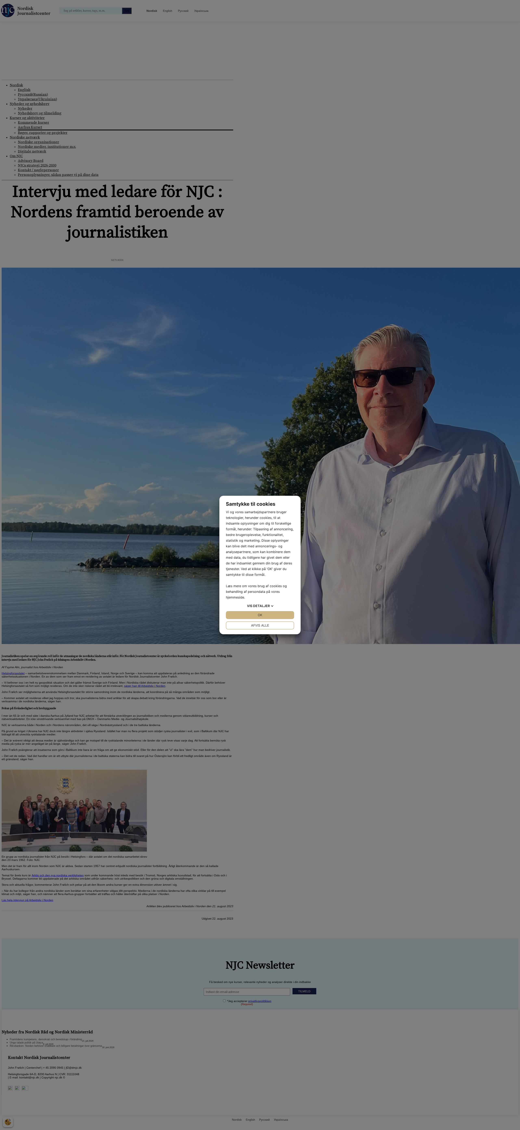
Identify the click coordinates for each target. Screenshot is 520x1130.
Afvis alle (260, 625)
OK (260, 615)
